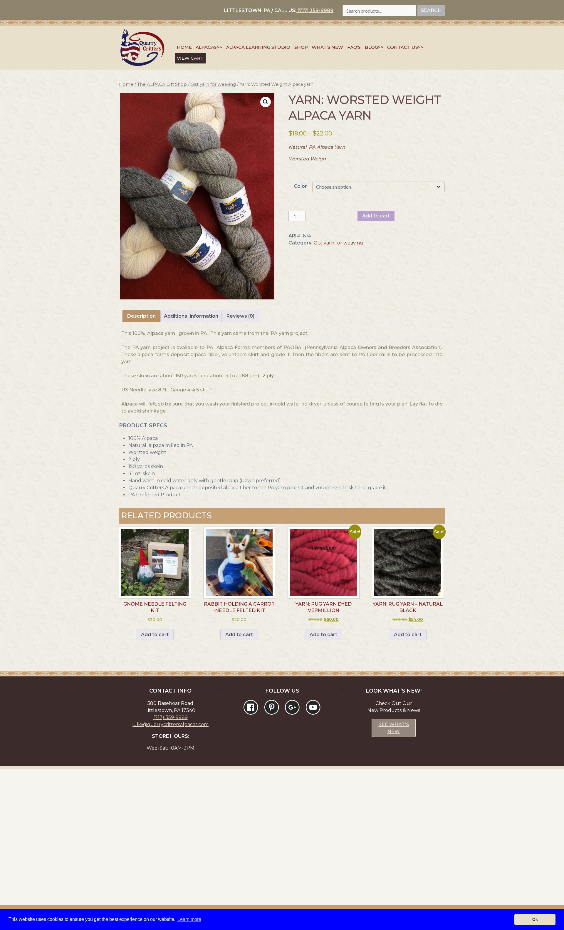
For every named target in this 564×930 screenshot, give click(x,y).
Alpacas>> (209, 47)
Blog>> (374, 47)
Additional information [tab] (191, 316)
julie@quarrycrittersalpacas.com (170, 724)
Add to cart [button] (155, 634)
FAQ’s (354, 47)
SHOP (301, 47)
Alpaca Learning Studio (258, 47)
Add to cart (376, 216)
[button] (265, 102)
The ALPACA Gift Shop (162, 84)
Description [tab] (141, 316)
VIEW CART (190, 58)
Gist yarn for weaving (213, 84)
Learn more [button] (189, 919)
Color (300, 186)
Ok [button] (535, 919)
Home (184, 47)
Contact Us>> (405, 47)
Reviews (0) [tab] (240, 316)
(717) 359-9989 (314, 10)
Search (431, 10)
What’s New (327, 47)
